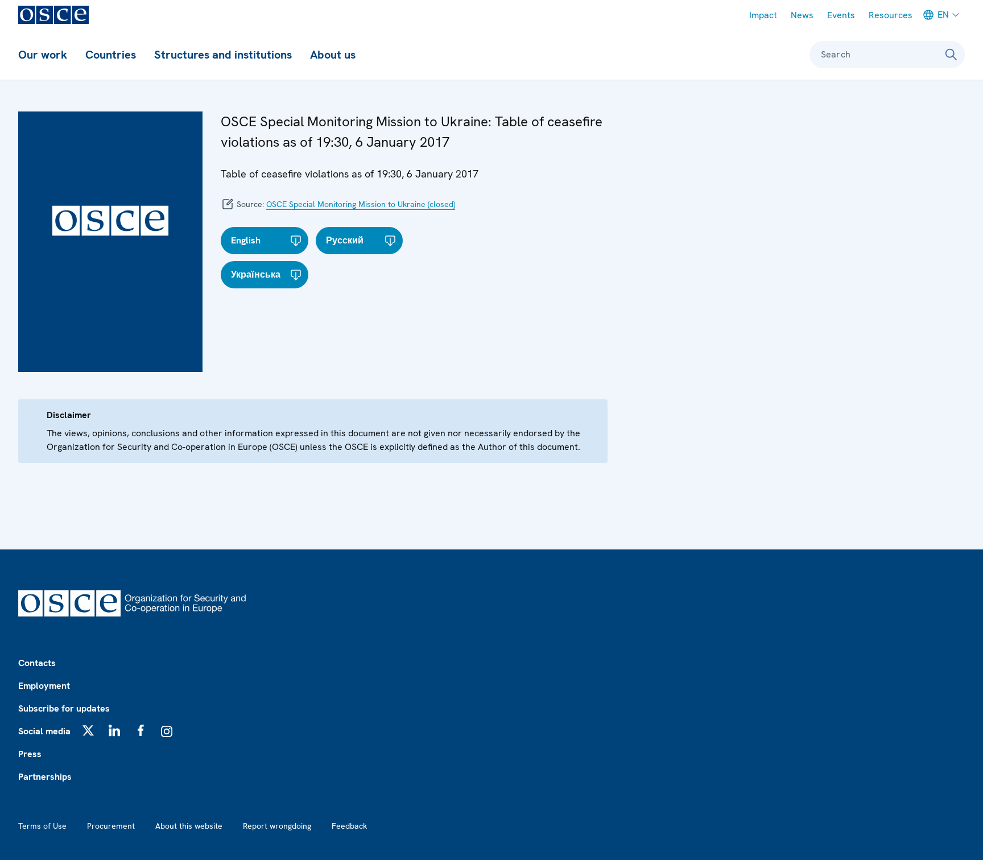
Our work (42, 54)
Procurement (111, 826)
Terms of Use (42, 826)
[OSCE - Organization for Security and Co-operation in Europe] (53, 15)
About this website (188, 826)
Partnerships (45, 777)
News (802, 15)
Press (30, 754)
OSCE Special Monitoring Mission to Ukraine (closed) (360, 204)
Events (841, 15)
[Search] (951, 54)
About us (333, 54)
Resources (890, 15)
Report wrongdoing (277, 826)
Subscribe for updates (64, 708)
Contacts (37, 663)
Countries (110, 54)
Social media (44, 731)
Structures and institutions (223, 54)
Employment (44, 686)
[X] (88, 730)
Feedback (349, 826)
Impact (763, 15)
